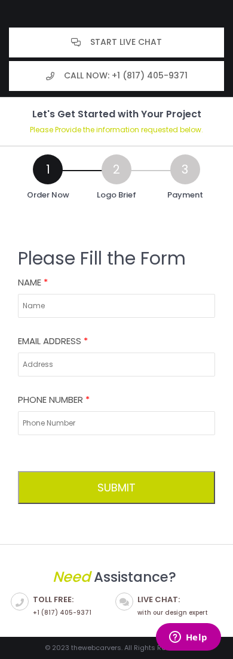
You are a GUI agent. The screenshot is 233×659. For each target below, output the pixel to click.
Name (33, 282)
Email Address (53, 341)
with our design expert (172, 605)
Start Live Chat (126, 42)
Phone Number (54, 399)
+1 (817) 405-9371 (62, 605)
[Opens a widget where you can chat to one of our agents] (188, 638)
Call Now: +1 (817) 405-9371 (126, 75)
